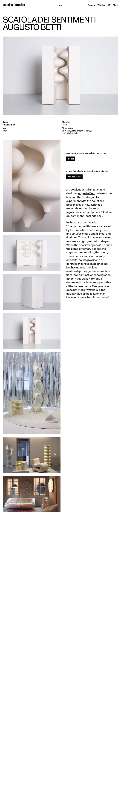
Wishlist (101, 5)
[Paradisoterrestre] (14, 5)
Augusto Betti (86, 193)
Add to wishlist (74, 177)
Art (60, 5)
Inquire (71, 159)
